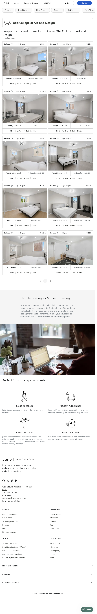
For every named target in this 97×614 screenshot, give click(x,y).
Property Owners (31, 3)
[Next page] (55, 281)
